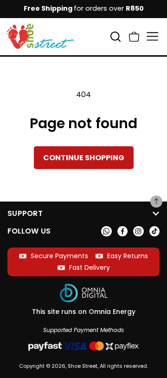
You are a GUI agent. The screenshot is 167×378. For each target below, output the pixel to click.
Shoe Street (82, 366)
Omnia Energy (112, 311)
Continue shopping (83, 157)
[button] (134, 36)
